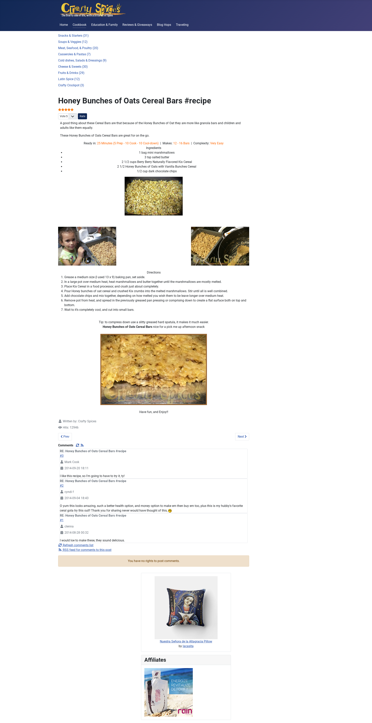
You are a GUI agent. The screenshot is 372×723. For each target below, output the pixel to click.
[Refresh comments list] (78, 445)
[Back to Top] (365, 716)
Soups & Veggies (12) (73, 42)
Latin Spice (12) (69, 79)
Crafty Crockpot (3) (71, 85)
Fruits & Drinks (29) (71, 73)
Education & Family (104, 25)
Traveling (182, 25)
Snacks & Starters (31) (73, 35)
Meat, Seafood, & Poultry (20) (78, 48)
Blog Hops (164, 25)
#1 (62, 520)
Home (64, 25)
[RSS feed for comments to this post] (82, 445)
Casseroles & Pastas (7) (74, 54)
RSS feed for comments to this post (86, 550)
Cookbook (79, 25)
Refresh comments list (77, 545)
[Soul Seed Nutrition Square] (168, 692)
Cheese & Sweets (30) (73, 66)
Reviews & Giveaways (137, 25)
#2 (62, 485)
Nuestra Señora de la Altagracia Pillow (186, 641)
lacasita (188, 646)
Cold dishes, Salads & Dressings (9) (82, 60)
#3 (62, 456)
